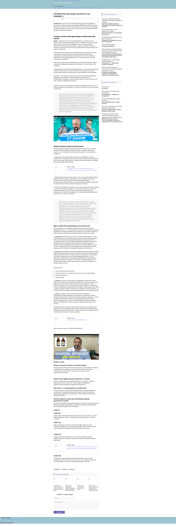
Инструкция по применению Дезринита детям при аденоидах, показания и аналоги (70, 488)
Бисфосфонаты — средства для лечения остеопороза (110, 63)
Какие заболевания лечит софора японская (110, 102)
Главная (55, 8)
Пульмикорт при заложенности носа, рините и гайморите (111, 41)
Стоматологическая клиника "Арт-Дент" (67, 1)
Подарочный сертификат (98, 8)
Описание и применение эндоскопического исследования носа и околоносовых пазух (94, 488)
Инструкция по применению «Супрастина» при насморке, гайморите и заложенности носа (110, 74)
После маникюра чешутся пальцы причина (80, 488)
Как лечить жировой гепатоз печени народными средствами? (111, 110)
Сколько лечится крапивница (76, 320)
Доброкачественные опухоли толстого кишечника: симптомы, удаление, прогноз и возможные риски (112, 120)
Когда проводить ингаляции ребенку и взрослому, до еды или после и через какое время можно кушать (112, 55)
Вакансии (84, 8)
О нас (80, 8)
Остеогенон (105, 88)
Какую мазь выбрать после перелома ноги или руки (112, 33)
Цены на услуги (61, 8)
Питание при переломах (108, 46)
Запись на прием (75, 8)
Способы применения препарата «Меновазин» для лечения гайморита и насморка (112, 25)
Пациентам (89, 8)
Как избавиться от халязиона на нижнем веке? (110, 95)
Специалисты (68, 8)
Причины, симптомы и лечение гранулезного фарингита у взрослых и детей (59, 488)
